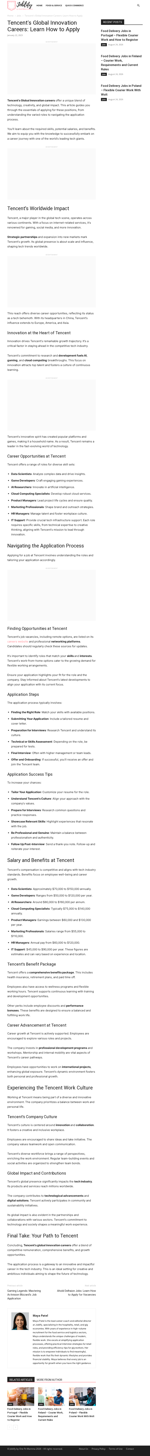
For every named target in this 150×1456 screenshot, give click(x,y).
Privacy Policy (98, 1448)
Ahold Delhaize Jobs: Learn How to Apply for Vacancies (76, 1292)
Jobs (19, 15)
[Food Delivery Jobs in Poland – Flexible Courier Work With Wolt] (82, 1396)
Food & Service (54, 5)
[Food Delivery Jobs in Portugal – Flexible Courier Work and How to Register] (20, 1396)
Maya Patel (40, 1315)
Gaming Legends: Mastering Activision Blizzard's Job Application (24, 1294)
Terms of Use (116, 1448)
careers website (17, 641)
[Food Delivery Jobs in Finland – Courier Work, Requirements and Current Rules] (51, 1396)
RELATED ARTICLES (21, 1379)
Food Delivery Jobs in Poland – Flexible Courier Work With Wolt (81, 1413)
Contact (130, 1448)
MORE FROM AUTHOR (49, 1379)
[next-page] (15, 1427)
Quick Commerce (74, 5)
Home (39, 5)
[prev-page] (9, 1427)
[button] (138, 5)
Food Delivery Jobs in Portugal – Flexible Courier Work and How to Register (119, 35)
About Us (83, 1448)
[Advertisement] (51, 68)
